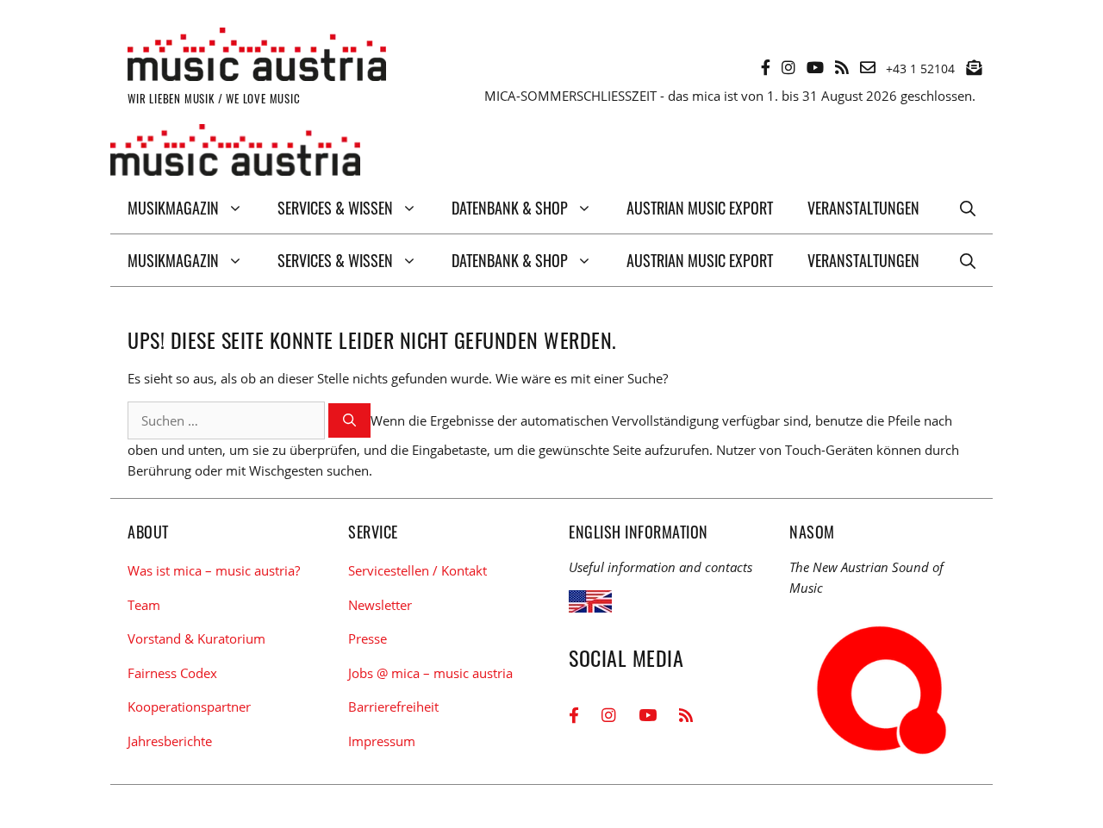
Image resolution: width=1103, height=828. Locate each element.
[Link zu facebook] (765, 67)
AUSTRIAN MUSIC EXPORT (699, 207)
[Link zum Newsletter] (973, 67)
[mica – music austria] (235, 153)
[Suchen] (349, 421)
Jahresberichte (170, 741)
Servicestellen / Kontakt (417, 570)
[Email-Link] (868, 67)
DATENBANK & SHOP (510, 207)
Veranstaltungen (863, 207)
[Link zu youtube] (815, 67)
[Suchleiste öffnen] (968, 207)
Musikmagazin (173, 207)
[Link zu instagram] (788, 67)
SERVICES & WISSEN (335, 207)
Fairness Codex (172, 673)
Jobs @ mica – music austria (430, 673)
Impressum (381, 741)
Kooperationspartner (189, 706)
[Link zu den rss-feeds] (842, 67)
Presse (367, 638)
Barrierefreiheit (393, 706)
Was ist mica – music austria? (214, 570)
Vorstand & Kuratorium (196, 638)
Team (144, 604)
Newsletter (380, 604)
